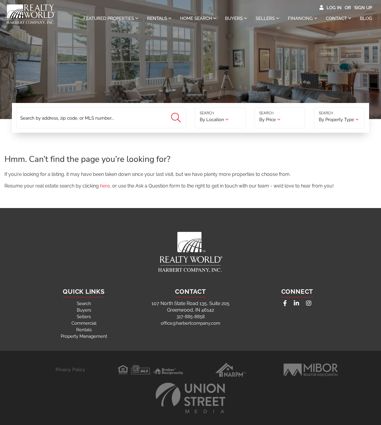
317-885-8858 (191, 316)
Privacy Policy (70, 369)
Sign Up (363, 7)
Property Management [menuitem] (84, 336)
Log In (334, 7)
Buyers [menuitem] (234, 18)
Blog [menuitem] (366, 18)
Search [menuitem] (84, 303)
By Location (212, 119)
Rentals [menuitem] (157, 18)
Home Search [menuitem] (196, 18)
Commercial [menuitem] (83, 323)
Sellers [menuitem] (265, 18)
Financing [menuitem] (300, 18)
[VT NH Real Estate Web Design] (190, 398)
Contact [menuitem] (336, 18)
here (105, 186)
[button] (176, 118)
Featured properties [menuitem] (108, 18)
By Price (267, 119)
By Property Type (336, 119)
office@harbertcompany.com (190, 323)
